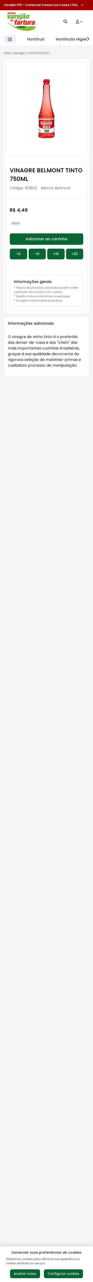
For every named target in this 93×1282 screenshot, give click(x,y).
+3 (18, 253)
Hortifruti (35, 39)
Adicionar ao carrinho (46, 239)
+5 (37, 253)
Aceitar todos (25, 1273)
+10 (56, 253)
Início (7, 53)
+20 (74, 253)
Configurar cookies (63, 1273)
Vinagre (19, 53)
